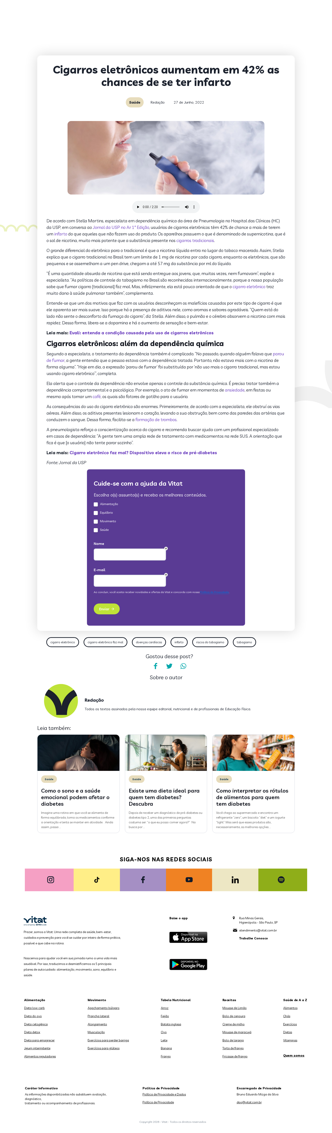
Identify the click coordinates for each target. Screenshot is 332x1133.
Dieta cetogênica (36, 1024)
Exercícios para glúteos (103, 1048)
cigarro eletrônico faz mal (105, 642)
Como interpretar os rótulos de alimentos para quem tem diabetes (252, 797)
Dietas (287, 1032)
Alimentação (34, 1000)
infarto (60, 234)
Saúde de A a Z (295, 1000)
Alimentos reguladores (40, 1056)
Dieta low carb (34, 1008)
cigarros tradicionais (195, 240)
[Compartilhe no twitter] (169, 666)
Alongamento (97, 1024)
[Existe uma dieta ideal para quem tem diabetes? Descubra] (166, 770)
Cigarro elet (82, 452)
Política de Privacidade (158, 1102)
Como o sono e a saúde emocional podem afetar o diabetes (75, 797)
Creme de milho (233, 1024)
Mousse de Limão (234, 1008)
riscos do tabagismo (210, 642)
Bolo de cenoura (233, 1016)
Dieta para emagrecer (39, 1040)
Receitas (229, 1000)
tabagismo (244, 642)
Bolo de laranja (233, 1040)
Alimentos (290, 1008)
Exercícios (290, 1024)
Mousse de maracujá (236, 1032)
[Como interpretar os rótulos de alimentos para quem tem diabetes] (254, 770)
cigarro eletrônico (249, 286)
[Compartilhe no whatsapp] (183, 666)
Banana (166, 1048)
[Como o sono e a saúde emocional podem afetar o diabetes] (78, 770)
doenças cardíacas (149, 642)
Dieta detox (32, 1032)
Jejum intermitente (37, 1048)
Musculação (96, 1032)
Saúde (134, 102)
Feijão (165, 1016)
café (97, 396)
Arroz (164, 1008)
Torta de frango (233, 1048)
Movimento (97, 1000)
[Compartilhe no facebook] (155, 666)
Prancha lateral (98, 1016)
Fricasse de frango (235, 1056)
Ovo (164, 1032)
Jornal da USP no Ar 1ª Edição (120, 227)
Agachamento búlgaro (103, 1008)
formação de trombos (156, 419)
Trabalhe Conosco (253, 938)
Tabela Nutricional (176, 1000)
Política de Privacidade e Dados (164, 1094)
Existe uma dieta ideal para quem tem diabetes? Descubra (164, 797)
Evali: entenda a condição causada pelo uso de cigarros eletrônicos (142, 332)
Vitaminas (290, 1040)
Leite (164, 1040)
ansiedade (235, 390)
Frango (166, 1056)
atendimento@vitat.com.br (258, 930)
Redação (157, 102)
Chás (286, 1016)
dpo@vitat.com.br (249, 1102)
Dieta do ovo (33, 1016)
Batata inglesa (171, 1024)
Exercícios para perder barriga (108, 1040)
